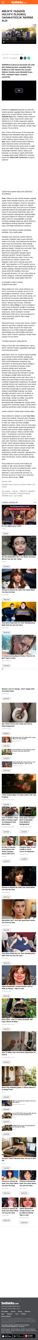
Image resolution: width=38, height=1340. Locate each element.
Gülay (17, 305)
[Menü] (3, 2)
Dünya (20, 1311)
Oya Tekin (31, 416)
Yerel (16, 1314)
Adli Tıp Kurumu (21, 157)
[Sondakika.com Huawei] (29, 1336)
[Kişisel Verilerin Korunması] (18, 1330)
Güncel (13, 1311)
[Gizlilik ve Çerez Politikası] (28, 1329)
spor (3, 141)
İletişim (14, 1308)
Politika (23, 1314)
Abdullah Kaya (7, 117)
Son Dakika (4, 1311)
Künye (18, 1308)
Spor (2, 1314)
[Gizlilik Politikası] (15, 1329)
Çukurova (14, 110)
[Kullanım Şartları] (5, 1329)
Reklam (10, 1308)
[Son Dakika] (19, 2)
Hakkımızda (4, 1308)
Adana (12, 157)
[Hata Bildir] (8, 1332)
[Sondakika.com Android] (18, 1336)
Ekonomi (27, 1311)
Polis (4, 198)
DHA (21, 477)
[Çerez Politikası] (5, 1330)
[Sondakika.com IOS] (6, 1336)
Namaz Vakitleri (6, 1316)
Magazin (9, 1314)
